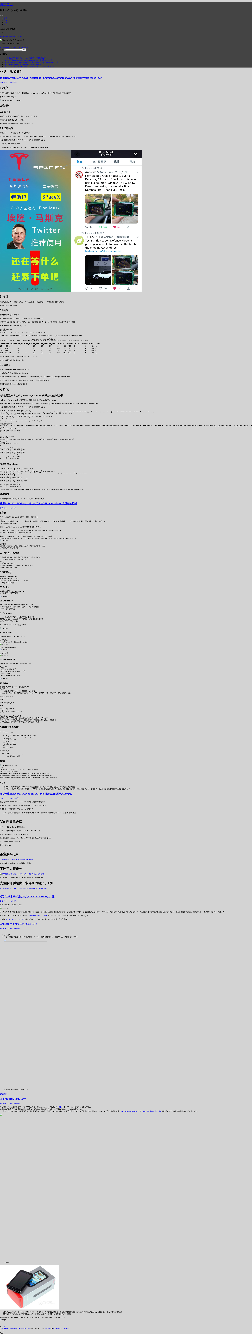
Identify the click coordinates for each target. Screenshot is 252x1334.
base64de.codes (24, 1328)
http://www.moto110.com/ (130, 1111)
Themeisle (48, 1328)
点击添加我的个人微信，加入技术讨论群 (14, 47)
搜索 (1, 49)
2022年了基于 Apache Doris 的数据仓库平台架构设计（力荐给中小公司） (29, 66)
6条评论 (16, 798)
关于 (5, 24)
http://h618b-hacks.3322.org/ (37, 916)
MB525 (60, 1107)
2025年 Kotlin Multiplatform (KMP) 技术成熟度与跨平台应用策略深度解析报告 (31, 62)
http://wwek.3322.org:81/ (15, 919)
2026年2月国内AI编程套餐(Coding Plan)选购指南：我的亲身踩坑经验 (28, 60)
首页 (5, 18)
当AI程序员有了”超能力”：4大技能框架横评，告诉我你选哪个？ (26, 58)
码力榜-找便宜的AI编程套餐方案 (11, 36)
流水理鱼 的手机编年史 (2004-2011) (18, 923)
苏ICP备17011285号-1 (61, 1328)
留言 (5, 22)
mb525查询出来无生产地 (152, 1111)
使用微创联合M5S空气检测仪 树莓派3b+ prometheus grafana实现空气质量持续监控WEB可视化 (51, 77)
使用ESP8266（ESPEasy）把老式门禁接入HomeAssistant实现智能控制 (38, 503)
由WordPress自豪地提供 (8, 1328)
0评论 (15, 82)
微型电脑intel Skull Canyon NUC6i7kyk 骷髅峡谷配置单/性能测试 (36, 793)
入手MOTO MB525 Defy (13, 1098)
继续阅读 (3, 1094)
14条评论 (16, 928)
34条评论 (16, 1103)
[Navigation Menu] (3, 15)
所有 (5, 20)
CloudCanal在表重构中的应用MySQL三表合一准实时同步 (24, 64)
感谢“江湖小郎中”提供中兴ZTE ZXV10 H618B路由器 (27, 896)
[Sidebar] (1, 15)
